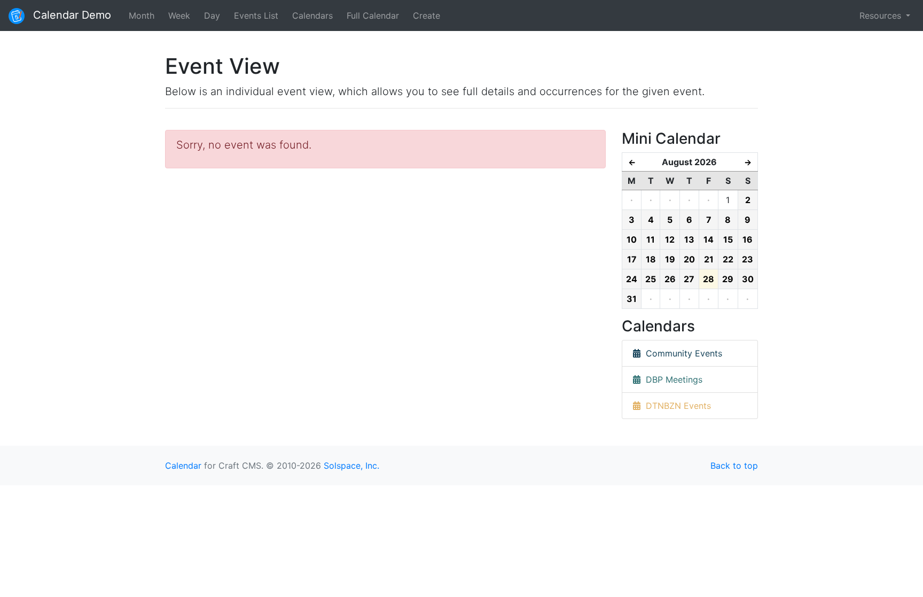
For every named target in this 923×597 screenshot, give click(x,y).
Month (141, 15)
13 (689, 239)
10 (632, 239)
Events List (256, 15)
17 (632, 259)
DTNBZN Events (675, 405)
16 (747, 239)
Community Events (681, 353)
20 (689, 259)
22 (728, 259)
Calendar (183, 465)
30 (748, 279)
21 (709, 259)
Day (212, 15)
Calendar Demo (70, 15)
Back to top (734, 465)
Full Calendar (373, 15)
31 (632, 298)
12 (670, 239)
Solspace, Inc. (351, 465)
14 (708, 239)
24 (631, 279)
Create (426, 15)
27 (689, 279)
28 (708, 279)
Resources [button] (881, 15)
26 (670, 279)
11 (650, 239)
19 (670, 259)
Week (179, 15)
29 (727, 279)
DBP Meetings (671, 379)
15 (728, 239)
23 (747, 259)
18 (651, 259)
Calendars (312, 15)
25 (650, 279)
